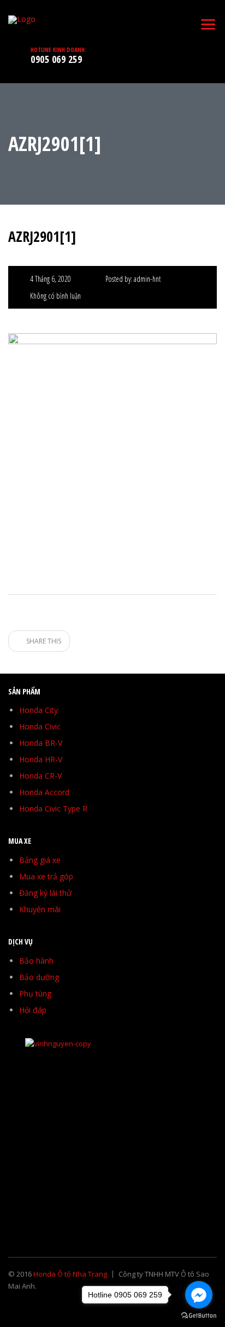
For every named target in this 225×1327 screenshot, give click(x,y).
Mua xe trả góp (46, 876)
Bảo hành (36, 960)
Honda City (38, 710)
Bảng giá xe (40, 860)
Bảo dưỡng (39, 977)
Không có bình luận (55, 296)
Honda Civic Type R (53, 808)
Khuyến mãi (40, 909)
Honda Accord (44, 792)
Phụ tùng (35, 993)
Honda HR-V (40, 759)
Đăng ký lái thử (45, 893)
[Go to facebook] (198, 1294)
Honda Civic (40, 726)
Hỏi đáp (32, 1010)
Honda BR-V (40, 743)
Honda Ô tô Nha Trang (70, 1274)
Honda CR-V (40, 775)
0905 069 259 (56, 59)
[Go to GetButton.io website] (198, 1315)
